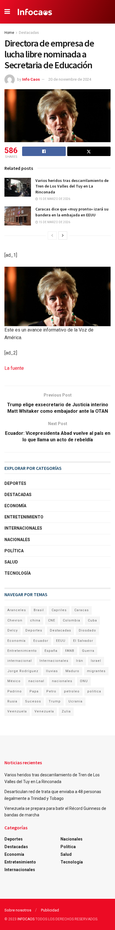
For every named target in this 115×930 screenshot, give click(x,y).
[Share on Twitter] (89, 151)
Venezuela (44, 711)
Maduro (72, 671)
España (51, 651)
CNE (51, 620)
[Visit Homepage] (35, 12)
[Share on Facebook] (44, 151)
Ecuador (40, 641)
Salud (11, 562)
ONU (84, 681)
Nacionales (17, 539)
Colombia (71, 620)
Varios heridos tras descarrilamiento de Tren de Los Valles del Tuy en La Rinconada (72, 186)
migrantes (96, 671)
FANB (69, 651)
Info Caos (31, 79)
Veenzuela (17, 711)
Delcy (12, 630)
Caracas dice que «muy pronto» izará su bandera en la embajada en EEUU (72, 212)
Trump (55, 701)
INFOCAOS (25, 919)
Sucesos (33, 701)
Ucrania (75, 701)
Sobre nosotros (17, 910)
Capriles (59, 610)
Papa (34, 691)
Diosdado (87, 630)
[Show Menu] (7, 12)
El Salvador (83, 641)
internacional (19, 661)
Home (9, 33)
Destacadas (29, 33)
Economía (15, 505)
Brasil (39, 610)
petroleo (72, 691)
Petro (51, 691)
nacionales (62, 681)
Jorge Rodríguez (22, 671)
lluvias (52, 671)
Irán (79, 661)
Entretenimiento (23, 517)
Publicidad (50, 910)
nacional (36, 681)
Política (14, 550)
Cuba (92, 620)
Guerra (88, 651)
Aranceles (16, 610)
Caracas (81, 610)
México (14, 681)
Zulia (66, 711)
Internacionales (23, 528)
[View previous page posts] (52, 235)
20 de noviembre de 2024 (69, 79)
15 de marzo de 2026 (54, 198)
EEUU (60, 641)
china (35, 620)
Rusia (12, 701)
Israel (96, 661)
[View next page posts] (62, 235)
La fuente (14, 368)
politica (94, 691)
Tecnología (17, 573)
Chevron (14, 620)
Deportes (15, 483)
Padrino (14, 691)
